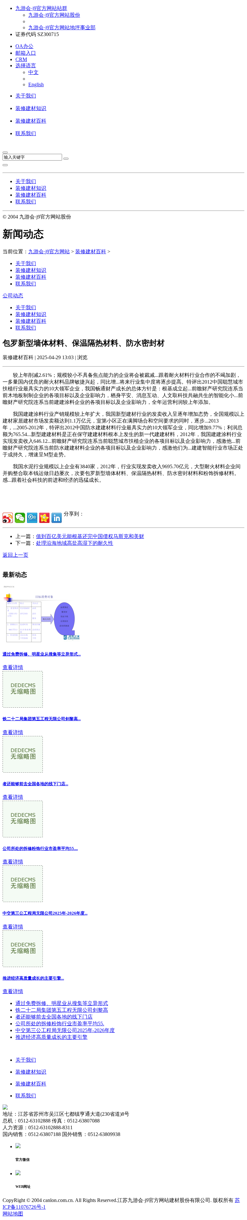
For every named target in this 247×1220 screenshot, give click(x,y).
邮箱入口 (25, 53)
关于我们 (25, 95)
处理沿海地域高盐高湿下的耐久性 (74, 543)
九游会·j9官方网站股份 (54, 15)
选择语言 (25, 65)
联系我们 (25, 133)
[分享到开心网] (44, 518)
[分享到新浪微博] (8, 518)
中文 (33, 72)
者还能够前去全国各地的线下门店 (54, 1017)
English (36, 84)
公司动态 (13, 295)
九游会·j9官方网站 (49, 251)
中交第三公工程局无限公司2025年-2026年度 (65, 1030)
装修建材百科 (30, 121)
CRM (21, 59)
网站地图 (13, 1213)
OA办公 (24, 46)
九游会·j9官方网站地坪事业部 (62, 27)
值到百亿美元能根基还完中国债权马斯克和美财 (90, 536)
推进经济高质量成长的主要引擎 (51, 1037)
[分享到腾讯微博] (32, 518)
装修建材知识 (30, 108)
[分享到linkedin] (56, 518)
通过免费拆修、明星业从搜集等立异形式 (61, 1003)
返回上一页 (15, 555)
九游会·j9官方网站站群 (41, 8)
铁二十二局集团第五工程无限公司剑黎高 (61, 1010)
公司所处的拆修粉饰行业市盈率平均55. (59, 1023)
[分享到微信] (20, 518)
